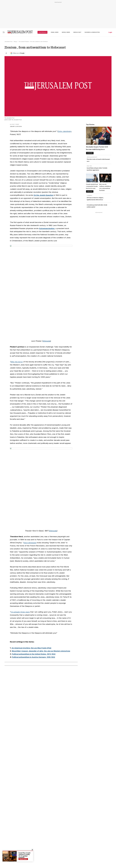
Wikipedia (46, 341)
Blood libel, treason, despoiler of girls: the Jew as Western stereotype (41, 651)
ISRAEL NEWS (54, 32)
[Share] (6, 53)
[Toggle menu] (3, 32)
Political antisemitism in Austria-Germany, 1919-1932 (33, 657)
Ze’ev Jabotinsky (64, 131)
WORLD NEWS (66, 32)
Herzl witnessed (29, 543)
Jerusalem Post (8, 41)
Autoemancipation (47, 228)
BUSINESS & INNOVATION (92, 32)
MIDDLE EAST (77, 32)
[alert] (18, 856)
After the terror (17, 362)
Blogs (15, 41)
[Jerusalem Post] (19, 32)
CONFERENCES (42, 32)
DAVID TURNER (15, 124)
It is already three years (20, 612)
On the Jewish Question (43, 195)
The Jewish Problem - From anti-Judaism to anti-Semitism (33, 41)
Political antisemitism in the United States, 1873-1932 (33, 654)
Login (110, 32)
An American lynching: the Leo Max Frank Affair (31, 648)
